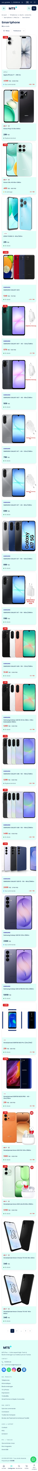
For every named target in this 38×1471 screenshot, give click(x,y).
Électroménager (7, 1386)
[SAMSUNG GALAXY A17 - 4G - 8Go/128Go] (19, 482)
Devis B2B (5, 1450)
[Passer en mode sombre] (22, 2)
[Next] (30, 1331)
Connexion (5, 1412)
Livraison (5, 1434)
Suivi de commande (9, 1409)
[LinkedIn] (24, 1370)
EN (31, 2)
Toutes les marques (8, 1415)
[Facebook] (4, 1370)
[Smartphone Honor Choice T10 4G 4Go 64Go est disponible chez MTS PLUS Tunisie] (19, 1288)
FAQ (3, 1431)
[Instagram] (14, 1370)
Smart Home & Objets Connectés (13, 1399)
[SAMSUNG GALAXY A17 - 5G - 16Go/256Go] (19, 589)
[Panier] (34, 8)
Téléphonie (6, 1380)
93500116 (16, 2)
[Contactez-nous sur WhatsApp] (33, 1459)
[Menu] (4, 8)
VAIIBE (12, 1461)
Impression (5, 1393)
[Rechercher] (29, 8)
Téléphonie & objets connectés (20, 15)
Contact (4, 1427)
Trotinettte (5, 1396)
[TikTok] (19, 1370)
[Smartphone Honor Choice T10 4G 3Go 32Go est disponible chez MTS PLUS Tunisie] (19, 1235)
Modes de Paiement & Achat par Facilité (15, 1418)
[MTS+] (12, 8)
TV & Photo (5, 1390)
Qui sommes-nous (8, 1443)
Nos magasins (7, 1446)
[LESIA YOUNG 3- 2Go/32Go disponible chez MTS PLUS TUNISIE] (19, 213)
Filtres (8, 31)
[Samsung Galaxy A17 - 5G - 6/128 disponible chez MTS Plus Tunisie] (19, 536)
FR (27, 2)
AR (34, 2)
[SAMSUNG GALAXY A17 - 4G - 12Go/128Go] (19, 428)
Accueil (4, 15)
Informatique (6, 1383)
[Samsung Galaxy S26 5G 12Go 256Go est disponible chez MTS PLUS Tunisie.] (19, 912)
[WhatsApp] (9, 1370)
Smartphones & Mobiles (11, 17)
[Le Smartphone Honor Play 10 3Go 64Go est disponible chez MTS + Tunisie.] (19, 106)
